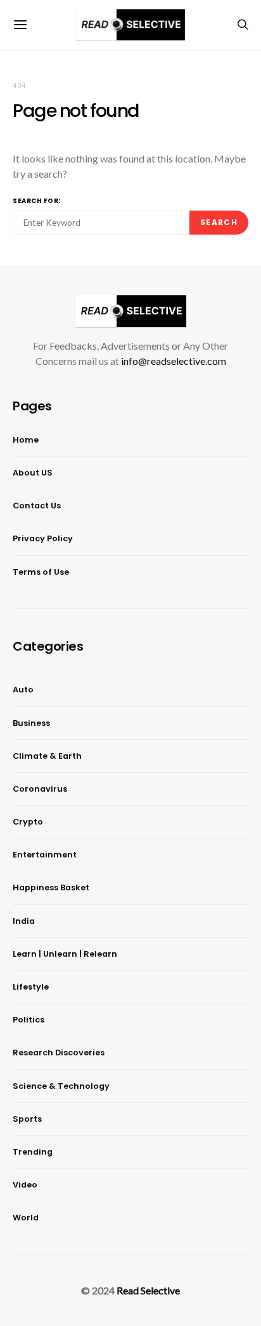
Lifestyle (31, 986)
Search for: (37, 201)
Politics (28, 1019)
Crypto (28, 821)
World (26, 1217)
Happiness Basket (51, 887)
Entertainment (45, 854)
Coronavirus (40, 788)
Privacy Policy (43, 538)
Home (26, 439)
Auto (23, 689)
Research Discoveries (59, 1052)
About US (33, 472)
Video (25, 1184)
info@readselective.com (173, 361)
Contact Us (37, 505)
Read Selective (148, 1290)
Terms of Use (41, 572)
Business (31, 723)
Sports (27, 1119)
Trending (33, 1151)
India (24, 921)
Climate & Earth (47, 756)
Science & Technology (61, 1086)
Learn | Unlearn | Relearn (65, 953)
